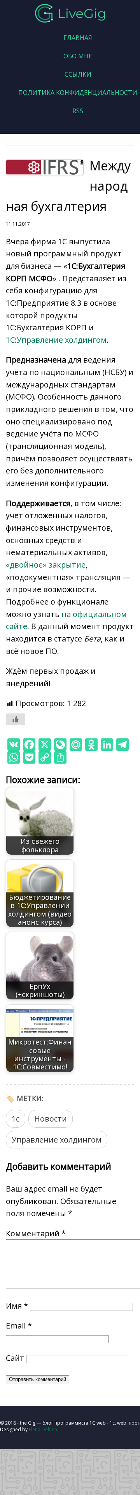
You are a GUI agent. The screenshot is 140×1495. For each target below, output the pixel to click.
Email (19, 1325)
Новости (50, 1118)
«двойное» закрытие (46, 564)
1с (15, 1118)
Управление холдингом (57, 1139)
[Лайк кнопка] (15, 719)
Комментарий (36, 1233)
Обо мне (77, 56)
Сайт (15, 1358)
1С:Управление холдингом (56, 340)
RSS (77, 111)
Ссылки (78, 74)
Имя (17, 1305)
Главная (77, 37)
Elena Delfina (43, 1429)
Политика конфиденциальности (77, 92)
